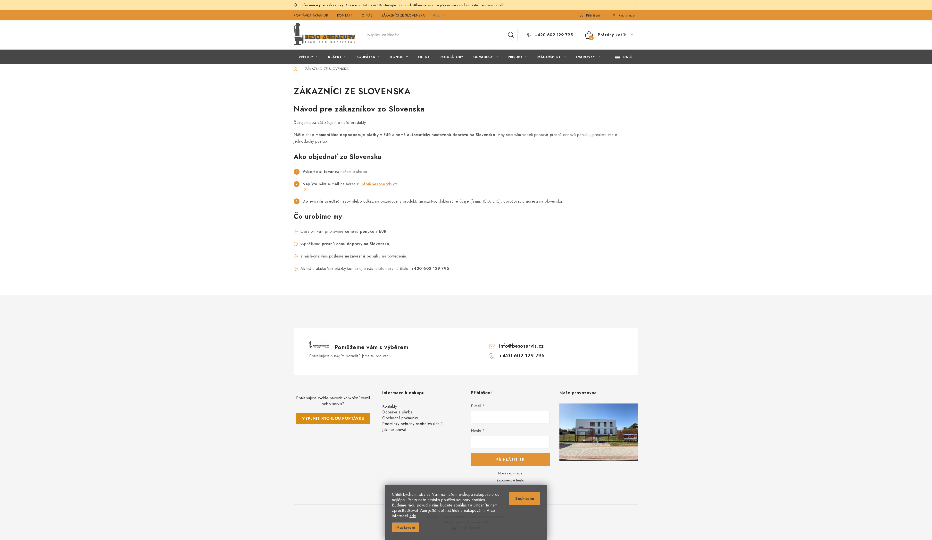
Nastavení (405, 527)
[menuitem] (308, 57)
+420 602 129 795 (553, 35)
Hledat (511, 35)
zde (412, 516)
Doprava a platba (397, 412)
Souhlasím (524, 498)
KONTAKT (345, 15)
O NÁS (367, 15)
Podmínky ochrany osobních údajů (412, 424)
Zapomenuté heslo (510, 480)
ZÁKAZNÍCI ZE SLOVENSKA (403, 15)
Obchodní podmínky (400, 418)
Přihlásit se (510, 459)
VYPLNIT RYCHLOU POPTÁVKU (333, 418)
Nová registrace (510, 473)
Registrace (626, 15)
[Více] (624, 57)
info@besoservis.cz (521, 346)
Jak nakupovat (394, 429)
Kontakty (389, 406)
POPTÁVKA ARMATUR (311, 15)
